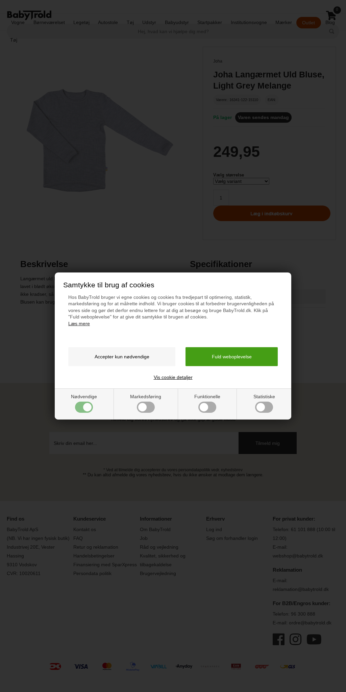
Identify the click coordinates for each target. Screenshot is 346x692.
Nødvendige (84, 396)
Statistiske (264, 396)
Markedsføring (145, 396)
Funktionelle (207, 396)
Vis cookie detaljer (173, 377)
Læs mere (79, 323)
